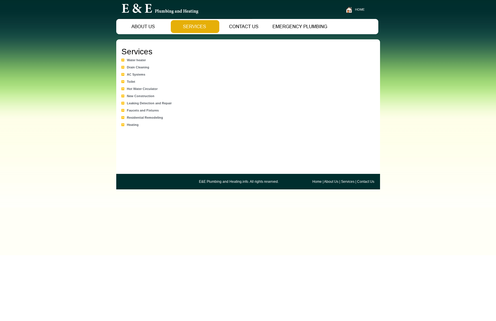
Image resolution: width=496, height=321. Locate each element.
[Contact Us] (245, 32)
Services (347, 182)
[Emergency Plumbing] (300, 32)
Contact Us (365, 182)
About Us (331, 182)
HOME (360, 9)
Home (317, 182)
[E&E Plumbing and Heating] (184, 17)
